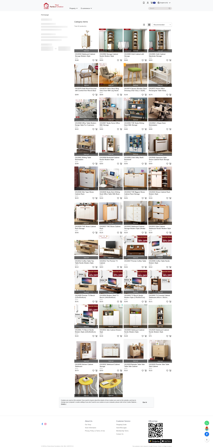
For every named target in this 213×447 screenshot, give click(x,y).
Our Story (88, 424)
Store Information (90, 428)
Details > (63, 404)
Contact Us (119, 434)
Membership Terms (122, 431)
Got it (145, 402)
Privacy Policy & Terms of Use (95, 431)
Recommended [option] (159, 25)
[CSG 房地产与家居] (53, 5)
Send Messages (121, 428)
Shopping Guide (121, 424)
